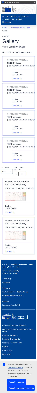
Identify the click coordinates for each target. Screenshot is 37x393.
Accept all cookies (16, 382)
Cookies (5, 346)
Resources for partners (10, 335)
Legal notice (6, 354)
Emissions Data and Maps (20, 28)
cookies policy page (15, 367)
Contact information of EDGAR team (15, 292)
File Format (5, 167)
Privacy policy (7, 350)
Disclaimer (6, 282)
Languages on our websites (12, 343)
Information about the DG (11, 305)
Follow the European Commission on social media (17, 330)
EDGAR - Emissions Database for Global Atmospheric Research (17, 266)
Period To (20, 168)
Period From (15, 168)
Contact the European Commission (14, 325)
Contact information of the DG (12, 296)
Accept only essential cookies (21, 388)
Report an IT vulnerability (11, 339)
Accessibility (6, 279)
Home (4, 28)
